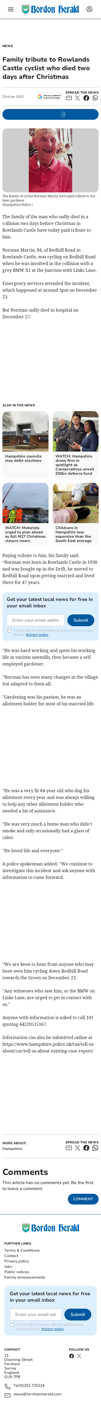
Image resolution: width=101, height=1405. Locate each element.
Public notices (16, 1271)
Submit (81, 620)
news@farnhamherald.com (37, 1394)
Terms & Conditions (22, 1250)
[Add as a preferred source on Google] (49, 97)
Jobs (8, 1266)
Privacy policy (16, 1261)
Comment (83, 1199)
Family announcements (24, 1277)
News (7, 46)
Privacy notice (37, 635)
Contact (11, 1255)
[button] (10, 9)
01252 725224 (32, 1385)
